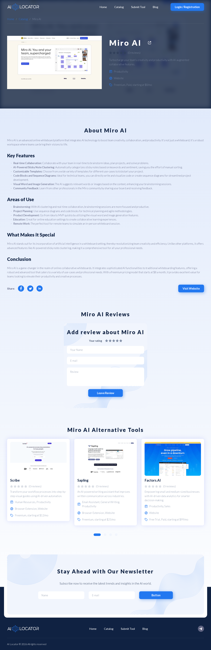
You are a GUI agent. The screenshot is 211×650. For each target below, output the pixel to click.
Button (156, 595)
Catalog (119, 7)
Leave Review (105, 393)
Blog (155, 7)
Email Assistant (90, 502)
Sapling (83, 480)
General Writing (110, 502)
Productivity (121, 71)
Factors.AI (153, 480)
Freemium (119, 84)
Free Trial (154, 519)
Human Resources (25, 502)
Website (119, 78)
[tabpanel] (38, 480)
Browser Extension (26, 508)
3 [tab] (110, 534)
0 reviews (134, 52)
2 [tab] (105, 534)
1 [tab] (97, 534)
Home (103, 7)
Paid (128, 84)
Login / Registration (187, 7)
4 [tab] (116, 534)
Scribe (15, 480)
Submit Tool (138, 7)
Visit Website (191, 288)
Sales (167, 506)
